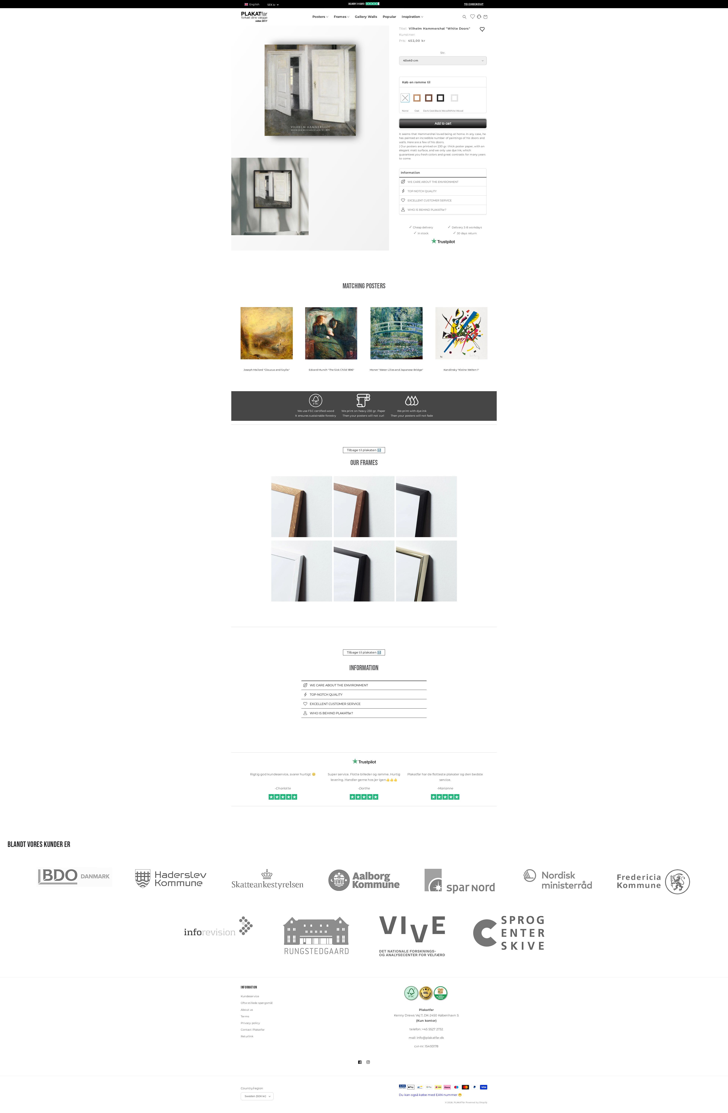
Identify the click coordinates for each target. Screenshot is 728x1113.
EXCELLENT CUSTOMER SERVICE (429, 200)
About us (247, 1009)
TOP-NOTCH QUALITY (422, 191)
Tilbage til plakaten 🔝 (364, 450)
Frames (340, 17)
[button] (254, 4)
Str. (442, 52)
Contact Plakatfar (253, 1029)
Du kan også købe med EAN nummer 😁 (430, 1095)
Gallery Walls (366, 17)
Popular (389, 17)
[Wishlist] (473, 16)
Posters (319, 17)
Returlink (247, 1036)
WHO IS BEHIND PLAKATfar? (426, 209)
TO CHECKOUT (473, 4)
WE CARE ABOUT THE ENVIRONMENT (432, 182)
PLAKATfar (459, 1102)
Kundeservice (250, 996)
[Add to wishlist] (482, 29)
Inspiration (411, 17)
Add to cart (443, 123)
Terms (245, 1016)
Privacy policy (250, 1023)
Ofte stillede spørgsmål (257, 1003)
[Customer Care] (479, 18)
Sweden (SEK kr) (255, 1096)
